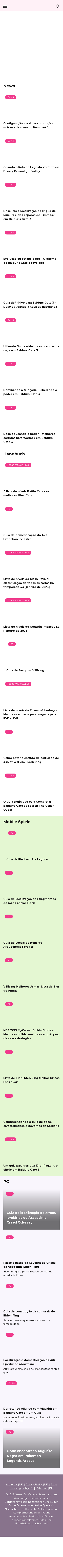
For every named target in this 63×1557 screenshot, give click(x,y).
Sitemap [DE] (45, 1488)
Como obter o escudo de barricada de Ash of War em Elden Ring (31, 760)
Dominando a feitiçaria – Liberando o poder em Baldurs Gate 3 (30, 392)
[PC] (28, 528)
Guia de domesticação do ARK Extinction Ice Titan (25, 537)
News (9, 86)
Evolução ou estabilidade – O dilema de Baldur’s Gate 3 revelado (29, 260)
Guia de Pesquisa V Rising (25, 670)
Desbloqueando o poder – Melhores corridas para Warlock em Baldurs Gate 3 (29, 437)
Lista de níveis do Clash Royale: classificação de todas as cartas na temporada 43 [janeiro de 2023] (28, 582)
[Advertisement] (31, 47)
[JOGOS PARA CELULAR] (28, 484)
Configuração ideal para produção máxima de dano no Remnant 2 (28, 125)
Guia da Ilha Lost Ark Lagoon (27, 859)
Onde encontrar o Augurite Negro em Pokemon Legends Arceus (29, 1456)
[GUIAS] (28, 116)
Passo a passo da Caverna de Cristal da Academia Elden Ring (29, 1264)
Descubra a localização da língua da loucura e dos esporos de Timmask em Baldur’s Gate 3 (29, 215)
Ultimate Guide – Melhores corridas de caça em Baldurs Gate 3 (31, 348)
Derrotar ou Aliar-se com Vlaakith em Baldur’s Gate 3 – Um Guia (30, 1410)
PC (6, 1181)
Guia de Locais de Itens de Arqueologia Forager (22, 944)
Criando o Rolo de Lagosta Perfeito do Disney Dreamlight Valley (31, 169)
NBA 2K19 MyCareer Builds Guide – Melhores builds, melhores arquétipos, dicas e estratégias (31, 1034)
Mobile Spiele (17, 821)
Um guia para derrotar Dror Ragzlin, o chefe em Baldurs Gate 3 (30, 1167)
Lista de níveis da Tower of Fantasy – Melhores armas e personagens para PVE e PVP (30, 714)
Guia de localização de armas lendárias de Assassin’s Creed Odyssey (31, 1218)
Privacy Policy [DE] (37, 1484)
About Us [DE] (15, 1484)
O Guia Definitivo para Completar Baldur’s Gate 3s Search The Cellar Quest (28, 805)
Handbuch (14, 454)
